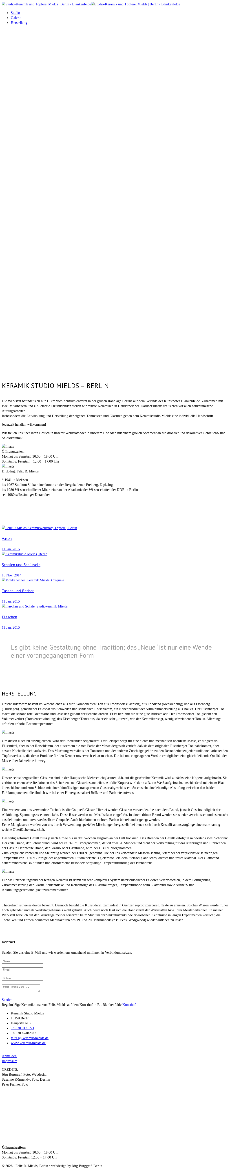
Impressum (9, 1061)
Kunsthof (129, 1005)
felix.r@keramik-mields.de (30, 1038)
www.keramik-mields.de (28, 1043)
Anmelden (9, 1056)
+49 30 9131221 (22, 1028)
